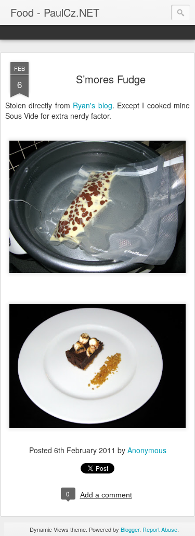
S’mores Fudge (111, 78)
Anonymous (146, 450)
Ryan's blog (92, 105)
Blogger (130, 529)
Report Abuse (159, 529)
